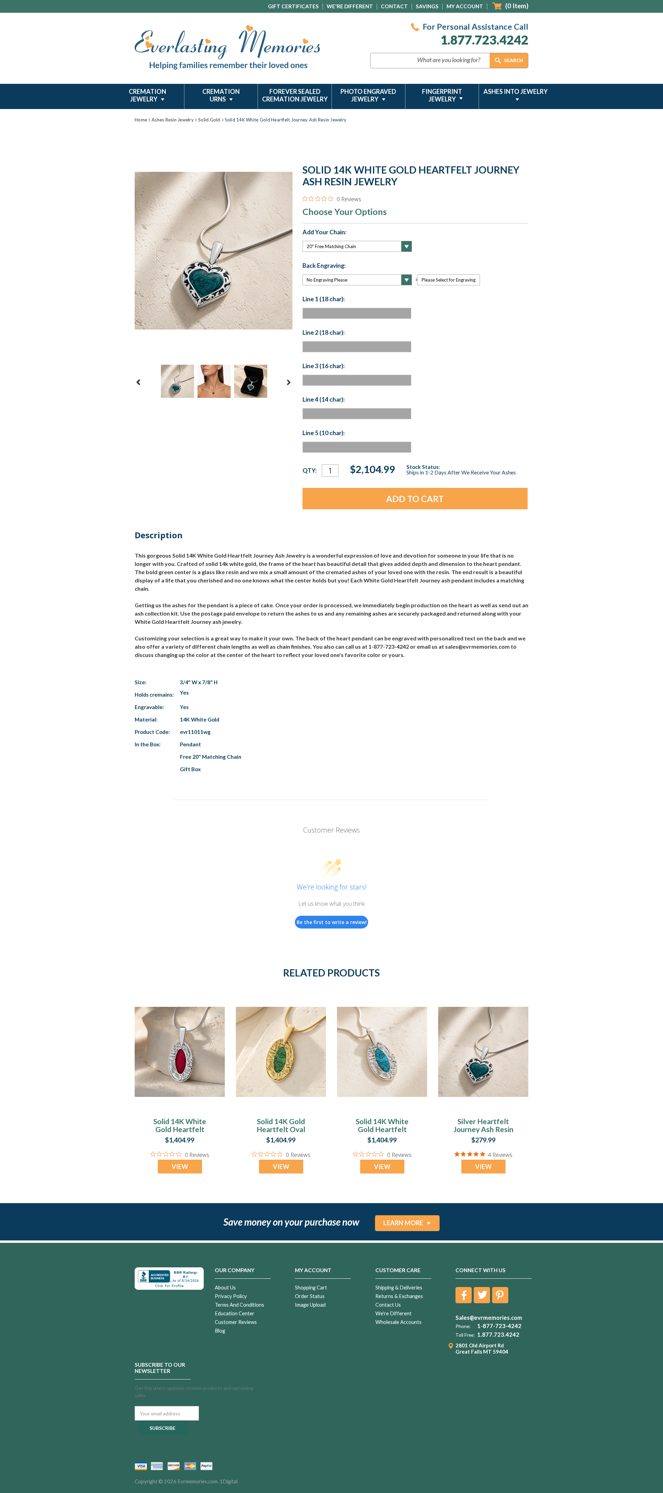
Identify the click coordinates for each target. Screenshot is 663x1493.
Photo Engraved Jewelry (368, 95)
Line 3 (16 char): (323, 366)
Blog (220, 1331)
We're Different (350, 6)
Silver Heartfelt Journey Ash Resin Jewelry (483, 1129)
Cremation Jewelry (147, 95)
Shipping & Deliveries (398, 1287)
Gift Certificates (293, 6)
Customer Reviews (236, 1322)
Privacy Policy (231, 1296)
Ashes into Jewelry (515, 91)
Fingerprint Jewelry (442, 95)
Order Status (310, 1296)
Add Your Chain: (324, 232)
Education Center (234, 1313)
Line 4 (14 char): (323, 399)
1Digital (229, 1481)
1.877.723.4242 (484, 40)
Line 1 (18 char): (323, 299)
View (180, 1166)
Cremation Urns (221, 95)
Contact (394, 6)
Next (288, 382)
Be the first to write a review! (332, 922)
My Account (464, 6)
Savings (427, 6)
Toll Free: (464, 1335)
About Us (225, 1287)
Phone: (462, 1326)
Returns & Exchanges (399, 1296)
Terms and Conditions (239, 1305)
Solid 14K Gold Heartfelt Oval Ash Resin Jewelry (281, 1129)
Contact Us (388, 1305)
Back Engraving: (324, 265)
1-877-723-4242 (499, 1326)
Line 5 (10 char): (323, 433)
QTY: (309, 470)
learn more (403, 1223)
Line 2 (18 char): (323, 332)
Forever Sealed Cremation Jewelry (295, 95)
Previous (138, 382)
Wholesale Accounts (398, 1322)
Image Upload (310, 1305)
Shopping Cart (311, 1287)
